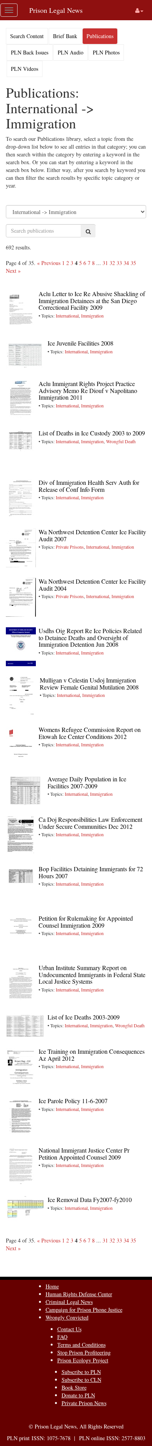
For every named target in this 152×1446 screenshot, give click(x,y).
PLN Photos (106, 52)
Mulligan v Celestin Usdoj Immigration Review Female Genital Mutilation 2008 (89, 683)
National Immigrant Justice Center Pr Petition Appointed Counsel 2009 (84, 1153)
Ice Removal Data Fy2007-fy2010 (90, 1199)
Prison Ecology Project (82, 1360)
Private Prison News (84, 1403)
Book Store (74, 1387)
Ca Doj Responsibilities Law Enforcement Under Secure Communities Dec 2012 (90, 822)
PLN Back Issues (29, 52)
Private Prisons (70, 547)
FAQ (62, 1337)
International (67, 315)
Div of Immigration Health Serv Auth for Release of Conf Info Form (89, 485)
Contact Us (69, 1329)
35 (133, 263)
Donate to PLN (78, 1395)
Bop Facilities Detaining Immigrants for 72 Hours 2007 (91, 872)
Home (52, 1286)
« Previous (48, 263)
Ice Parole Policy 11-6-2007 (73, 1101)
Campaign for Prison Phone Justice (84, 1309)
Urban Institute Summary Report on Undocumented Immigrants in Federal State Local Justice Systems (92, 974)
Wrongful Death (121, 441)
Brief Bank (65, 36)
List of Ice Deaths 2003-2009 (84, 1017)
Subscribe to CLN (81, 1379)
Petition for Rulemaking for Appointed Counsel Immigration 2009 (86, 921)
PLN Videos (24, 68)
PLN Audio (70, 52)
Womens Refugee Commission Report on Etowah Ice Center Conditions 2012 (90, 733)
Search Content (27, 36)
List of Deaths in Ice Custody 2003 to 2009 (92, 433)
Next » (13, 270)
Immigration (92, 315)
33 (119, 263)
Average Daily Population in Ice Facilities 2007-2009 (87, 782)
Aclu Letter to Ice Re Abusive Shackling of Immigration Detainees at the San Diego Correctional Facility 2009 (92, 300)
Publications (100, 36)
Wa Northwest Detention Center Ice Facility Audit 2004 (92, 584)
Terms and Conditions (81, 1344)
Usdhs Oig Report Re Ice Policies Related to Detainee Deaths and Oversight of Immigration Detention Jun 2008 (90, 637)
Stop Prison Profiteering (84, 1352)
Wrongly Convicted (67, 1317)
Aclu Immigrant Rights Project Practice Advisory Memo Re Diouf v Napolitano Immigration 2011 (88, 390)
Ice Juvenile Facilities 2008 (80, 343)
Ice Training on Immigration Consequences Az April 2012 (92, 1054)
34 (126, 263)
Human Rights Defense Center (79, 1294)
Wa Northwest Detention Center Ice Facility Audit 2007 (92, 535)
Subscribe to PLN (81, 1372)
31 (105, 263)
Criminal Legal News (69, 1302)
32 (112, 263)
